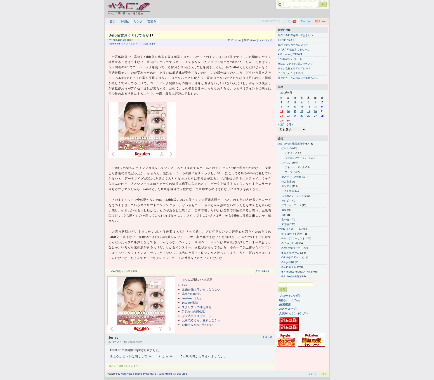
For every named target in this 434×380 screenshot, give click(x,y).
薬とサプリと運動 (291, 176)
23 (288, 115)
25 (301, 115)
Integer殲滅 (190, 303)
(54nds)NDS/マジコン (293, 257)
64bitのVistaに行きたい (197, 325)
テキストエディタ (130, 43)
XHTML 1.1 (170, 373)
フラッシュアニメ (291, 205)
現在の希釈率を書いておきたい (295, 35)
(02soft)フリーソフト (293, 238)
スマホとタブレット (292, 195)
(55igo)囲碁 (287, 262)
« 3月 (281, 124)
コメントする (265, 40)
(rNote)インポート (288, 229)
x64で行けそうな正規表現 (124, 271)
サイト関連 (287, 191)
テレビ (285, 200)
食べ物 (285, 219)
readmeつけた (191, 298)
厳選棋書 (285, 304)
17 (295, 111)
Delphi (152, 43)
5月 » (290, 124)
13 (315, 106)
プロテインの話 (289, 296)
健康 (283, 210)
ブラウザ (290, 172)
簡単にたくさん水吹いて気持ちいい (298, 77)
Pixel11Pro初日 (287, 40)
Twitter (305, 21)
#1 (271, 337)
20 (315, 111)
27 (315, 115)
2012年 (112, 40)
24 (295, 115)
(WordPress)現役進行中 (291, 143)
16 (288, 111)
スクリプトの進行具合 (196, 307)
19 (308, 111)
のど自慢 (286, 181)
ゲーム (285, 148)
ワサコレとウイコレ (296, 157)
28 (322, 115)
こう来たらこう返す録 (290, 73)
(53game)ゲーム (290, 252)
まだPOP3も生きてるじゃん (293, 49)
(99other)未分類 (290, 276)
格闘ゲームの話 (289, 300)
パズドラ (290, 153)
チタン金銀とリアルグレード (294, 68)
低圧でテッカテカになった (293, 44)
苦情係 (151, 21)
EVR (184, 285)
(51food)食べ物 (290, 243)
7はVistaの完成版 (193, 311)
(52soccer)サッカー (292, 247)
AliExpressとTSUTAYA (290, 54)
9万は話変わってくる (290, 59)
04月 (118, 40)
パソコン (286, 162)
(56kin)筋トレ (289, 266)
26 (308, 115)
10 (295, 106)
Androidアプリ (289, 309)
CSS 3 (184, 373)
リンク (138, 21)
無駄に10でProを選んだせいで (295, 63)
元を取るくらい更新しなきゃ (201, 320)
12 (308, 106)
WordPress (126, 373)
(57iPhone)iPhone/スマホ (296, 271)
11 (301, 106)
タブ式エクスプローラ (196, 316)
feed (321, 21)
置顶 (324, 373)
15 (281, 111)
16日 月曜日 (127, 40)
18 (301, 111)
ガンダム (286, 186)
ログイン (312, 373)
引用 (264, 337)
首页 (113, 21)
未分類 (285, 224)
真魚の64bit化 (262, 271)
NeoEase (151, 373)
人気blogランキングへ (294, 313)
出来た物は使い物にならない (201, 289)
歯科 (283, 214)
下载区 (124, 21)
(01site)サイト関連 (291, 233)
